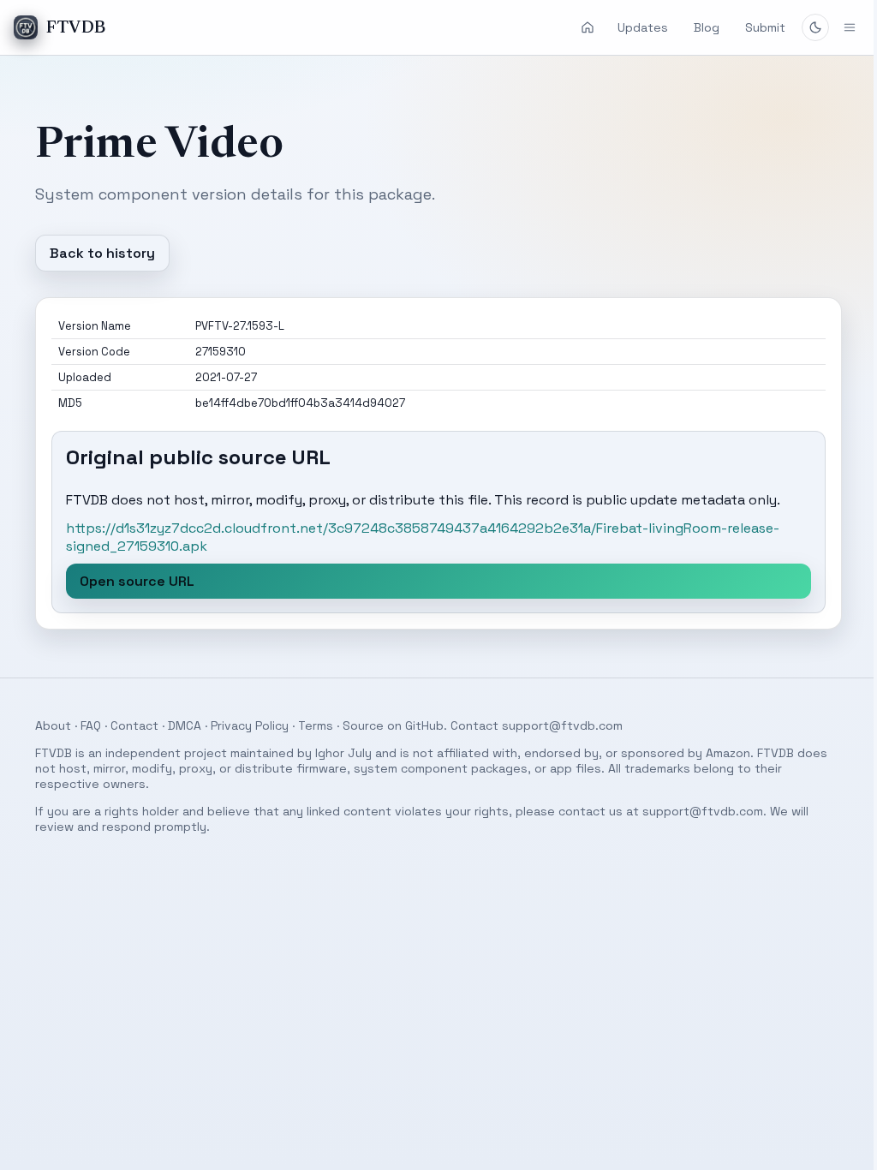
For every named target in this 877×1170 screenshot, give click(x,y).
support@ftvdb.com (555, 725)
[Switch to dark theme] (815, 27)
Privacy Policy (243, 725)
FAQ (84, 725)
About (46, 725)
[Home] (587, 27)
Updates (642, 27)
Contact (128, 725)
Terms (308, 725)
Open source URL (130, 581)
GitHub (417, 725)
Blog (706, 27)
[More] (836, 27)
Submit (765, 27)
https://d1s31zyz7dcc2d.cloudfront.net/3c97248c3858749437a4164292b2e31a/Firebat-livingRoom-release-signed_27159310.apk (416, 537)
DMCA (177, 725)
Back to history (95, 253)
